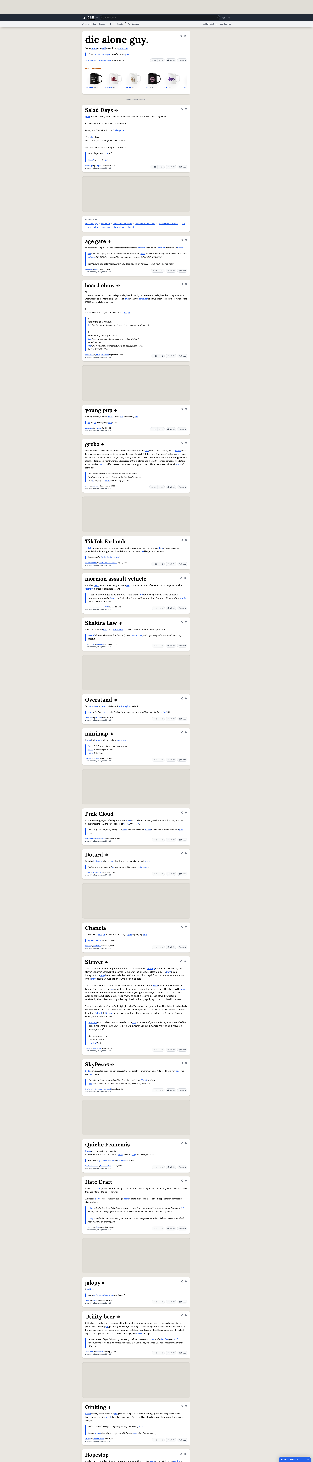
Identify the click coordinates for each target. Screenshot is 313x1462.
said (105, 160)
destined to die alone (145, 223)
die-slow (106, 227)
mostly (99, 740)
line (141, 594)
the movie (121, 1160)
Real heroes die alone (168, 223)
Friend (90, 746)
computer (143, 298)
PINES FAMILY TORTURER (108, 563)
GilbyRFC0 (99, 165)
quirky (133, 1154)
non (115, 1413)
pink (181, 829)
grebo (87, 486)
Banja (96, 269)
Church (113, 598)
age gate (88, 269)
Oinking (88, 1439)
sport (126, 1198)
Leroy (90, 712)
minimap (88, 758)
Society (120, 24)
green (87, 116)
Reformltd (100, 644)
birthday (91, 257)
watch (180, 247)
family (89, 589)
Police (88, 1413)
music (178, 450)
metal (107, 480)
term (96, 585)
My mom (91, 940)
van (127, 585)
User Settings (225, 24)
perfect (97, 54)
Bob (89, 325)
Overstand (89, 717)
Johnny (97, 1433)
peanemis (109, 1160)
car (93, 1289)
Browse (102, 24)
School (98, 1013)
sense (147, 861)
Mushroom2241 (105, 1166)
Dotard (87, 872)
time (126, 298)
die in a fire (93, 227)
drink (152, 1339)
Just (90, 1083)
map (89, 740)
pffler (97, 1227)
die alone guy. (90, 60)
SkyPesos (88, 1089)
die (183, 223)
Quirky (88, 1151)
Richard (91, 635)
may (168, 972)
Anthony (93, 1022)
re (95, 422)
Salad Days (89, 165)
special (113, 1333)
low (142, 551)
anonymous (97, 872)
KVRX (107, 607)
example (106, 54)
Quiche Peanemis (91, 1166)
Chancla (88, 946)
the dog (98, 428)
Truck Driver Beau (104, 60)
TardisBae (97, 946)
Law (105, 629)
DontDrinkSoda (98, 1439)
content (141, 247)
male (94, 48)
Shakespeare (118, 130)
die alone (123, 48)
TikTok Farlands (91, 563)
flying (129, 934)
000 (145, 1080)
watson (94, 1300)
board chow (89, 355)
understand (93, 706)
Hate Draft (89, 1227)
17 (109, 477)
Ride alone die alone (122, 223)
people (127, 312)
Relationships (133, 24)
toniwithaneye (100, 838)
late (121, 416)
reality (136, 823)
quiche (102, 1160)
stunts (111, 1295)
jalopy (87, 1300)
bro (117, 557)
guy (127, 54)
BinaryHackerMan (102, 355)
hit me (98, 940)
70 (142, 1080)
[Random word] (217, 17)
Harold (93, 1043)
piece (120, 1154)
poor (178, 1071)
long (113, 861)
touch (126, 823)
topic (103, 706)
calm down (143, 867)
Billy (89, 253)
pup (110, 422)
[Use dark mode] (229, 17)
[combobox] (160, 17)
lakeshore (99, 1351)
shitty (89, 1289)
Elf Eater (98, 717)
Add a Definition (210, 24)
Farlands (111, 557)
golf (106, 1326)
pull (94, 1295)
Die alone (105, 223)
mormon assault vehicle (93, 607)
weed (134, 1433)
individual (97, 861)
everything (121, 740)
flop (145, 934)
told (105, 712)
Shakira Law (89, 644)
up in (106, 153)
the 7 (165, 712)
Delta (87, 1071)
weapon (101, 934)
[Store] (223, 17)
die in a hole (118, 227)
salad (91, 137)
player (97, 1188)
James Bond (102, 1295)
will (104, 48)
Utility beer (89, 1351)
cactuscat (96, 486)
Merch (183, 60)
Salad (91, 160)
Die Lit (131, 227)
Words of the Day (89, 24)
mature (161, 247)
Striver (87, 1048)
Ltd (121, 629)
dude (124, 829)
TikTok (88, 548)
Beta (155, 985)
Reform (116, 629)
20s (136, 416)
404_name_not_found (103, 1089)
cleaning (164, 1339)
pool (176, 1339)
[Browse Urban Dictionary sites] (90, 17)
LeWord (96, 758)
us (113, 867)
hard (91, 1074)
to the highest (124, 706)
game (142, 253)
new (129, 820)
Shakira (134, 635)
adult (110, 416)
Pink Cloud (89, 838)
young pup (89, 428)
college (151, 968)
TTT (134, 1022)
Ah (89, 422)
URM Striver (97, 1048)
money (148, 829)
